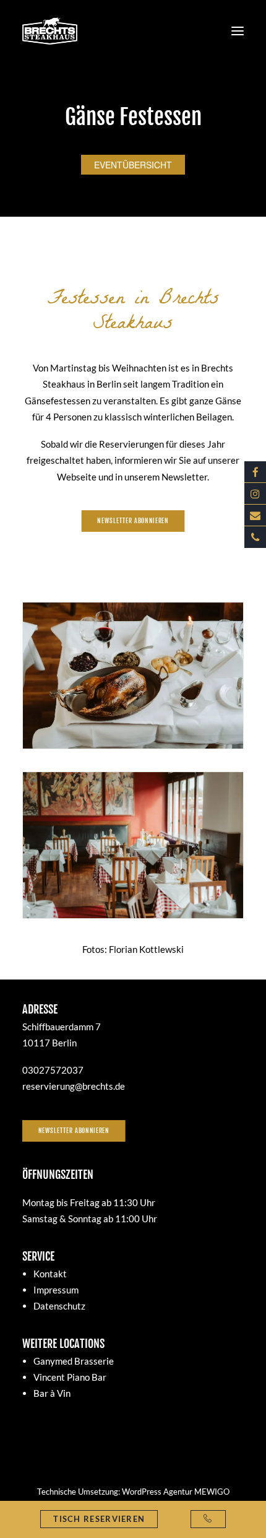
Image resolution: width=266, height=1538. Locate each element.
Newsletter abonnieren (73, 1130)
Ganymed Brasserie (73, 1360)
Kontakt (50, 1273)
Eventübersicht (133, 165)
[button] (237, 30)
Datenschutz (59, 1305)
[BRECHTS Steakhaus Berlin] (49, 31)
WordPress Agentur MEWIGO (176, 1492)
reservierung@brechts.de (73, 1086)
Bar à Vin (52, 1393)
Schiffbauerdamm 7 (61, 1026)
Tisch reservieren (99, 1519)
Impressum (56, 1289)
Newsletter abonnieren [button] (132, 520)
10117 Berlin (49, 1042)
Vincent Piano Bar (69, 1377)
